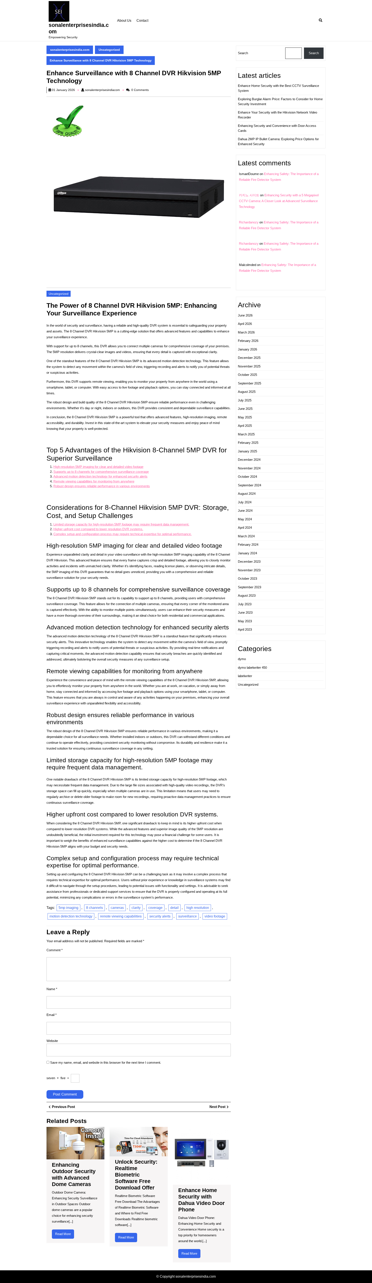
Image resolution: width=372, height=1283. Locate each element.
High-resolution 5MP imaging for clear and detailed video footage (98, 467)
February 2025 (248, 442)
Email (51, 1015)
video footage (215, 916)
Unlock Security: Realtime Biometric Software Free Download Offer (136, 1175)
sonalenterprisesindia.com (69, 49)
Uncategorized (109, 49)
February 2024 (248, 544)
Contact (142, 20)
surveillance (187, 916)
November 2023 (249, 570)
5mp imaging (68, 908)
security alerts (159, 916)
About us (124, 20)
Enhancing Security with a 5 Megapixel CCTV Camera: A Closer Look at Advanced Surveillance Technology (279, 201)
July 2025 (244, 400)
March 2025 (246, 434)
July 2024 (244, 502)
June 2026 (245, 315)
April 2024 (245, 527)
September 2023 (249, 587)
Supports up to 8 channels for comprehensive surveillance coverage (101, 471)
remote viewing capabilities (121, 916)
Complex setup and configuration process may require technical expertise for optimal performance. (122, 534)
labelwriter (245, 676)
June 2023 (245, 612)
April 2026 (245, 324)
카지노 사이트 (249, 195)
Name (51, 989)
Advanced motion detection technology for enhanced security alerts (100, 476)
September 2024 (249, 485)
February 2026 (248, 341)
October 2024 (247, 476)
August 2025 (247, 391)
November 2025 (249, 366)
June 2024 (245, 510)
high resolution (197, 908)
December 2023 (249, 561)
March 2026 (246, 332)
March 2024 (246, 536)
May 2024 (245, 519)
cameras (117, 908)
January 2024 (247, 553)
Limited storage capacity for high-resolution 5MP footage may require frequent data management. (121, 524)
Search (243, 53)
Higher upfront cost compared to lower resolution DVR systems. (98, 529)
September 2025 (249, 383)
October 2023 (247, 578)
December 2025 (249, 358)
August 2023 (247, 595)
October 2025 (247, 374)
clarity (136, 908)
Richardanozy (249, 222)
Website (52, 1041)
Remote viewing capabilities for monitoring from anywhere (93, 481)
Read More (64, 1235)
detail (174, 908)
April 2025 (245, 425)
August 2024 (247, 493)
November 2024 (249, 468)
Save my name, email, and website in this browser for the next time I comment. (105, 1062)
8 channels (94, 908)
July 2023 (244, 604)
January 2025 (247, 451)
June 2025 (245, 408)
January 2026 (247, 349)
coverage (155, 908)
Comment (54, 950)
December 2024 (249, 459)
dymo (242, 659)
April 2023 (245, 629)
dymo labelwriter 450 (252, 667)
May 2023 (245, 621)
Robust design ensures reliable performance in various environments (101, 486)
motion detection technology (71, 916)
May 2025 (245, 417)
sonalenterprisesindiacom (102, 90)
